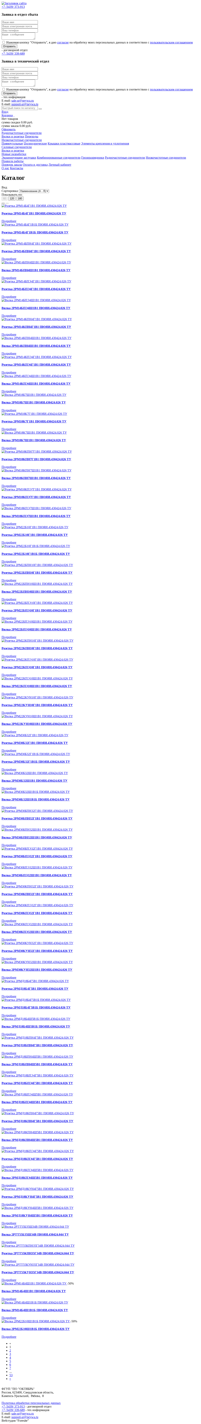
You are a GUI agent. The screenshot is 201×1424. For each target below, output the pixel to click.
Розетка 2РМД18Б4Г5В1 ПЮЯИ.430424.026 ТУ (35, 988)
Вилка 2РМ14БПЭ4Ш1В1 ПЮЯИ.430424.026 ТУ (36, 308)
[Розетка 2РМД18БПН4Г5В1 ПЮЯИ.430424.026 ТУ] (38, 1037)
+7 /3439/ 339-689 (13, 1410)
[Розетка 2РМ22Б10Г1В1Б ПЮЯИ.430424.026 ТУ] (36, 546)
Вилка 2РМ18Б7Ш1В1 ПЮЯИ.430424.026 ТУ (34, 402)
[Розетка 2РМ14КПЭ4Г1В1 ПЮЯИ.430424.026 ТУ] (37, 357)
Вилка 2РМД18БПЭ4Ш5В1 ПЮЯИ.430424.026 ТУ (37, 1102)
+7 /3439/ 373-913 (13, 1406)
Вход (5, 111)
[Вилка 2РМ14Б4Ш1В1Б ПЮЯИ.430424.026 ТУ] (35, 1302)
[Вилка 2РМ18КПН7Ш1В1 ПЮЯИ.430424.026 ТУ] (36, 470)
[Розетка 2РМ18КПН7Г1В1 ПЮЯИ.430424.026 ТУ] (37, 451)
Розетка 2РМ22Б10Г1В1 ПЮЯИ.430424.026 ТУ (35, 534)
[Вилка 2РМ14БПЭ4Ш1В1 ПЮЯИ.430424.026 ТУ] (36, 300)
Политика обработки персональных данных (31, 1403)
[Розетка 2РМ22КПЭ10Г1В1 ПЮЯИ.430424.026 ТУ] (37, 659)
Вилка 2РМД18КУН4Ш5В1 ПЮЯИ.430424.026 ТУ (37, 1215)
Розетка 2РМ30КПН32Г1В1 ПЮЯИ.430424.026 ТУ (37, 894)
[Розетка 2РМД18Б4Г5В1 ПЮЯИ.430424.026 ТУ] (35, 981)
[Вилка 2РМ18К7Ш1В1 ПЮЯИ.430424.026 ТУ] (34, 432)
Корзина (7, 115)
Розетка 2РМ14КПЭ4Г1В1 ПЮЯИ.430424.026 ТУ (36, 364)
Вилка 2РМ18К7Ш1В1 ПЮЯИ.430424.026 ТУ (34, 440)
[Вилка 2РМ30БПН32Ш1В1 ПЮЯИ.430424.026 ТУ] (37, 829)
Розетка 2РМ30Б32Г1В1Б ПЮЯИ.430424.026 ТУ (36, 761)
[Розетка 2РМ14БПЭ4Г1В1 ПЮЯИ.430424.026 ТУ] (36, 281)
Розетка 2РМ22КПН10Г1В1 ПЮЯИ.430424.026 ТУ (37, 648)
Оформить (9, 129)
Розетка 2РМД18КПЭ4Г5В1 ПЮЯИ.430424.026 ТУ (37, 1159)
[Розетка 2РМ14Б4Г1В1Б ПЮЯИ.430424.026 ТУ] (35, 224)
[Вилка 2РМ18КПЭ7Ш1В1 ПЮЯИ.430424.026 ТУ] (36, 508)
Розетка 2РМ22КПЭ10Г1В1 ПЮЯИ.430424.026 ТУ (37, 667)
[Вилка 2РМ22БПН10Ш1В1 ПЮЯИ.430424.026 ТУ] (37, 583)
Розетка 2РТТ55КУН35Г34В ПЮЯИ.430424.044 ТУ (38, 1272)
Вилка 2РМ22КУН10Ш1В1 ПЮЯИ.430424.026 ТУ (37, 724)
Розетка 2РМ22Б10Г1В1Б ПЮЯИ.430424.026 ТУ (36, 553)
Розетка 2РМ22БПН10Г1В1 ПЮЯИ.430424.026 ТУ (37, 572)
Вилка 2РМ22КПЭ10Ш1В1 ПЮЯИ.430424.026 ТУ (37, 686)
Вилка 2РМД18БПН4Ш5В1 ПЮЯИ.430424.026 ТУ (37, 1064)
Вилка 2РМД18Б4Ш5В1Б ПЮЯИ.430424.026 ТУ (36, 1026)
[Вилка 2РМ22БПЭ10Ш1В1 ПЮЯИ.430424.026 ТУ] (37, 621)
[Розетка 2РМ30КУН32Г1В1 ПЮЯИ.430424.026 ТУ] (37, 943)
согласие (63, 42)
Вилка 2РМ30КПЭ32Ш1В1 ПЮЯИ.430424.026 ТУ (37, 932)
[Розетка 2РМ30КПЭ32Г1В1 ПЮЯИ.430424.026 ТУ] (37, 905)
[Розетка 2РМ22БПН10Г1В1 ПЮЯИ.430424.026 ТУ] (37, 565)
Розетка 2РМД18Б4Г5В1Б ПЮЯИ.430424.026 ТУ (36, 1007)
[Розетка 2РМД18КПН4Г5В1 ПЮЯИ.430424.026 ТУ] (38, 1113)
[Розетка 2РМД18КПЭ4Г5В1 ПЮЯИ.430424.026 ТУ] (38, 1151)
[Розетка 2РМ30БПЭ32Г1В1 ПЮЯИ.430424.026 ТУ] (37, 848)
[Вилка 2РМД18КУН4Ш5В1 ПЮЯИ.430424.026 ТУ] (37, 1208)
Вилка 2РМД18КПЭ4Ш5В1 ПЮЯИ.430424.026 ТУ (37, 1177)
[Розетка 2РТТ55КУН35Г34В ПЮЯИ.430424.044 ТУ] (38, 1264)
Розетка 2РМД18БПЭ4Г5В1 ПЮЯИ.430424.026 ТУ (37, 1083)
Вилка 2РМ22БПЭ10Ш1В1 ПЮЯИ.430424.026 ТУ (37, 629)
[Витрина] (3, 203)
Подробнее (9, 221)
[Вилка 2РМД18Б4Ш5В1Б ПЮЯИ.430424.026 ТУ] (36, 1019)
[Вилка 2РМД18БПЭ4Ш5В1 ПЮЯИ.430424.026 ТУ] (37, 1094)
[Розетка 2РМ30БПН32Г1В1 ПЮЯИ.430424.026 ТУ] (37, 810)
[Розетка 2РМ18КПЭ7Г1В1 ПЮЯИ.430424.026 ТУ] (37, 489)
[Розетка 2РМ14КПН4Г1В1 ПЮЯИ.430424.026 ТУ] (37, 319)
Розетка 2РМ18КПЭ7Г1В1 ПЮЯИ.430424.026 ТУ (36, 497)
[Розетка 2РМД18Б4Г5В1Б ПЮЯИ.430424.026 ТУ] (36, 1000)
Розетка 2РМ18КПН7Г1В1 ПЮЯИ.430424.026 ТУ (36, 459)
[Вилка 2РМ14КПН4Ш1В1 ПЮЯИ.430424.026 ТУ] (36, 338)
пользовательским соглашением (171, 42)
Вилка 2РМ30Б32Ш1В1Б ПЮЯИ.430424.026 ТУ (36, 799)
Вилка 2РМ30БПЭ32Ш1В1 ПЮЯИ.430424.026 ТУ (37, 875)
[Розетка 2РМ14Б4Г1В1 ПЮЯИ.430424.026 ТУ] (34, 205)
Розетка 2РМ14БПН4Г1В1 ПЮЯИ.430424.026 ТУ (36, 251)
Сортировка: (10, 191)
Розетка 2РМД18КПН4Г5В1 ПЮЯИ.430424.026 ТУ (37, 1121)
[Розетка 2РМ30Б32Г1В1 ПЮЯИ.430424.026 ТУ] (35, 735)
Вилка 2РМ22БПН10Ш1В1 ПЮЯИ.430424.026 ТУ (37, 591)
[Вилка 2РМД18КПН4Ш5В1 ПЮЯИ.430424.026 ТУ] (38, 1132)
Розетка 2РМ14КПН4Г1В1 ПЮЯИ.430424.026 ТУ (36, 326)
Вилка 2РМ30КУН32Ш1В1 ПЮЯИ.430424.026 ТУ (37, 969)
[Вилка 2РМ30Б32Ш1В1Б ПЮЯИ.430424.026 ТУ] (36, 791)
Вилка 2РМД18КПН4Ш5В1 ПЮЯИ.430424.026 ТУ (37, 1140)
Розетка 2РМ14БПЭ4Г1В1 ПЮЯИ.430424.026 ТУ (36, 289)
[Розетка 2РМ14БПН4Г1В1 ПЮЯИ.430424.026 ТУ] (36, 243)
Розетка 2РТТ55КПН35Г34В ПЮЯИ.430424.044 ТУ (38, 1253)
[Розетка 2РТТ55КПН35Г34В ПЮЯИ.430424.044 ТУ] (38, 1245)
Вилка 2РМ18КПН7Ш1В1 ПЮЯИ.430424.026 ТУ (36, 478)
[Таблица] (7, 203)
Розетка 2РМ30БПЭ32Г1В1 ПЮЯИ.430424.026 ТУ (37, 856)
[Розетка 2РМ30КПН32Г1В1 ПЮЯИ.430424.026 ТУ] (37, 886)
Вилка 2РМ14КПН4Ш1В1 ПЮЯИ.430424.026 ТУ (36, 345)
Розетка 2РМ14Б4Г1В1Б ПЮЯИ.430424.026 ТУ (35, 232)
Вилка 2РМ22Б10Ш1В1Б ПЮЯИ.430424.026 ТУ (36, 1329)
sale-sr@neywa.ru (22, 100)
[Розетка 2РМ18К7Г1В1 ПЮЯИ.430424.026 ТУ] (34, 413)
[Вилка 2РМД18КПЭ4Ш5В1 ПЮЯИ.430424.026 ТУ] (37, 1170)
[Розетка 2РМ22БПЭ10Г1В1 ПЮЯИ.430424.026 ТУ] (37, 602)
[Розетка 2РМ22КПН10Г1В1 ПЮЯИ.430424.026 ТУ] (37, 640)
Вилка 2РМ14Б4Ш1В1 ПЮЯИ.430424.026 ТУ (34, 1291)
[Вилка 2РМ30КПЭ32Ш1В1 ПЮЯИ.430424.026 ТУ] (37, 924)
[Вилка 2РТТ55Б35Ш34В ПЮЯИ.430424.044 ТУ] (35, 1226)
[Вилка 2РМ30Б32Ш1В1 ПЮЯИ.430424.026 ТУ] (35, 773)
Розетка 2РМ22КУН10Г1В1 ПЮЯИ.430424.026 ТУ (37, 705)
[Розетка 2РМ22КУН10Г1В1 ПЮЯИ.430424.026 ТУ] (37, 697)
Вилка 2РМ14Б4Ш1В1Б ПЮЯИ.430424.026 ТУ (35, 1310)
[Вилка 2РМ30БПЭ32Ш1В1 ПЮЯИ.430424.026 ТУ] (37, 867)
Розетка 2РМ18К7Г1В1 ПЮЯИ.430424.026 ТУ (34, 421)
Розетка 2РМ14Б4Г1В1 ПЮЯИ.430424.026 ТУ (34, 213)
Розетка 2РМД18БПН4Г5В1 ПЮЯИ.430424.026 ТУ (37, 1045)
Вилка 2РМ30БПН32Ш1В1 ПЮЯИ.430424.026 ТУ (37, 837)
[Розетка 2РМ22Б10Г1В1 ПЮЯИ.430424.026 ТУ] (35, 527)
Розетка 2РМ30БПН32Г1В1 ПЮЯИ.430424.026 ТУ (37, 818)
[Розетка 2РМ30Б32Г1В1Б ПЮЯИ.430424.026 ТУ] (36, 754)
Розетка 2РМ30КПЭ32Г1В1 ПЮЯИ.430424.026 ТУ (37, 913)
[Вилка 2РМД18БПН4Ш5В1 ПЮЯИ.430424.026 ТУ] (37, 1056)
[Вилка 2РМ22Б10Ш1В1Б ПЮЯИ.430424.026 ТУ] (36, 1321)
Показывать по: (12, 194)
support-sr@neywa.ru (24, 104)
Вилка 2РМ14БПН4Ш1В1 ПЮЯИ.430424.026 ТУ (36, 270)
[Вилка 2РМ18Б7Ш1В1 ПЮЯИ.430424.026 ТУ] (34, 394)
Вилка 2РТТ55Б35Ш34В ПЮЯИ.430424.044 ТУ (35, 1234)
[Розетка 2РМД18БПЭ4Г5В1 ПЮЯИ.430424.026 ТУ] (37, 1075)
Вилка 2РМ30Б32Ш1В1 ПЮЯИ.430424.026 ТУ (35, 780)
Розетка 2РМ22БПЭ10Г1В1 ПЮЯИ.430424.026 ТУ (37, 610)
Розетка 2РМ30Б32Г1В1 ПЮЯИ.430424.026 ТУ (35, 743)
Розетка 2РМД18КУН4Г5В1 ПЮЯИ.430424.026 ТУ (37, 1196)
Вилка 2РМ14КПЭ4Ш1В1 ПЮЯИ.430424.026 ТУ (36, 383)
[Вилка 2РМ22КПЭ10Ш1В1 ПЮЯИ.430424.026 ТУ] (37, 678)
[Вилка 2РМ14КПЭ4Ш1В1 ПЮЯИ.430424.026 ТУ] (36, 376)
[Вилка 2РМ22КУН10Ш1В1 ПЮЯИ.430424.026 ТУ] (37, 716)
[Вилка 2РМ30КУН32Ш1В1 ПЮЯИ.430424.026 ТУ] (37, 962)
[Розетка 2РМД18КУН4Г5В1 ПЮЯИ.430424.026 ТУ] (38, 1189)
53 (11, 1375)
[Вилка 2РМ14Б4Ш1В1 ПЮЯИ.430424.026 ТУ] (34, 1283)
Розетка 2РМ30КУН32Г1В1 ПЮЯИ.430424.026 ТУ (37, 951)
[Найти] (40, 108)
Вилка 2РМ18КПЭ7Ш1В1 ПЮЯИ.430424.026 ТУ (36, 516)
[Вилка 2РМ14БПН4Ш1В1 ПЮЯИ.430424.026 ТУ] (36, 262)
